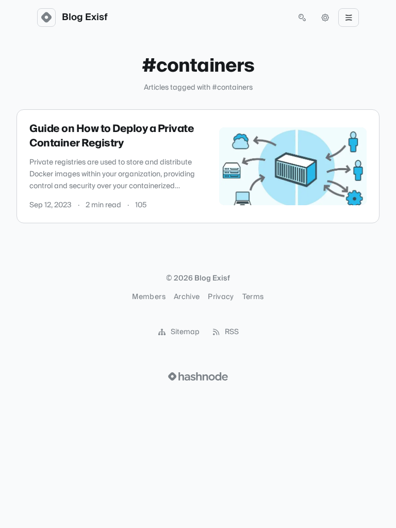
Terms (253, 297)
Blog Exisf (85, 17)
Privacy (221, 297)
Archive (187, 297)
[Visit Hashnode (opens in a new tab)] (198, 376)
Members (148, 297)
